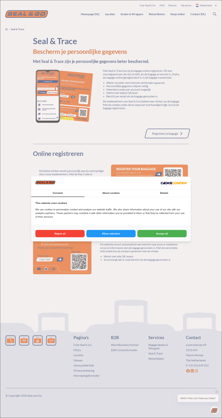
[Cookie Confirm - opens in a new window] (174, 183)
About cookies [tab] (111, 193)
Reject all (60, 233)
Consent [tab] (58, 193)
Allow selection (111, 233)
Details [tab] (164, 193)
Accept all (162, 233)
